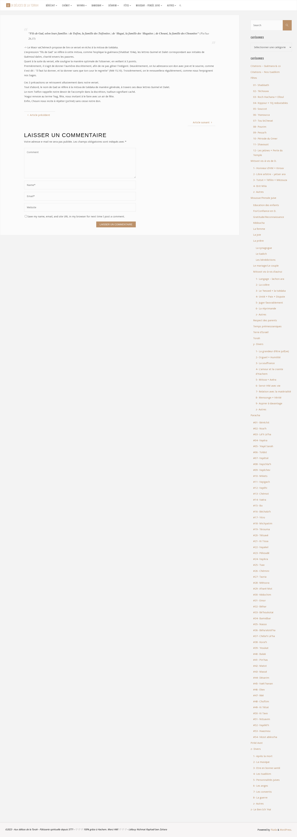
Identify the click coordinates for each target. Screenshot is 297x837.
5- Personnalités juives (266, 779)
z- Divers (256, 748)
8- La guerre (260, 797)
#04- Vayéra (260, 440)
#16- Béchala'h (262, 511)
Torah (256, 338)
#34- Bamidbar (262, 618)
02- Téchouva (261, 91)
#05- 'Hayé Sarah (263, 446)
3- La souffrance (265, 363)
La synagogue (264, 248)
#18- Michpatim (262, 523)
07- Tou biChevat (263, 120)
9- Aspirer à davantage (269, 403)
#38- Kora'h (260, 642)
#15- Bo (258, 505)
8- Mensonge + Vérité (268, 397)
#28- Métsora (261, 582)
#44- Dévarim (261, 677)
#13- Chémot (261, 493)
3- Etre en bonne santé (266, 768)
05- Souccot (260, 108)
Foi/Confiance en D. (264, 211)
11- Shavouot (261, 144)
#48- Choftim (261, 701)
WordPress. (286, 829)
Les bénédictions (266, 259)
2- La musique (261, 762)
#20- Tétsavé (260, 535)
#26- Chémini (261, 571)
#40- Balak (259, 654)
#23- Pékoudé (261, 553)
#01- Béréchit (261, 422)
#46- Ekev (259, 689)
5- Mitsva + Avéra (266, 379)
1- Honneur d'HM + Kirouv (268, 168)
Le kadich (261, 253)
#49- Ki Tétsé (261, 707)
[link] (180, 5)
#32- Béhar (259, 606)
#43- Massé (260, 671)
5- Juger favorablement (269, 302)
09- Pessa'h (259, 132)
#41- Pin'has (260, 659)
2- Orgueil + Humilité (268, 357)
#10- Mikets (260, 476)
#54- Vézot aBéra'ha (265, 737)
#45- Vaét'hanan (263, 683)
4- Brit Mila (260, 186)
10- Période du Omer (265, 138)
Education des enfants (266, 205)
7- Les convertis (262, 791)
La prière (258, 240)
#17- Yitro (259, 517)
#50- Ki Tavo (260, 713)
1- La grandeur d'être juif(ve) (272, 351)
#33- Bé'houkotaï (263, 612)
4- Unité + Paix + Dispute (270, 296)
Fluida (273, 829)
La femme (259, 228)
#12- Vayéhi (260, 487)
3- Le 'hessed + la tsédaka (271, 290)
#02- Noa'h (259, 428)
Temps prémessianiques (267, 326)
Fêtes (254, 77)
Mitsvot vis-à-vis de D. (264, 161)
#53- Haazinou (261, 731)
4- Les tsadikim (262, 773)
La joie (257, 234)
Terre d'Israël (260, 332)
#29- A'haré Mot (262, 588)
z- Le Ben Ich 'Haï (261, 809)
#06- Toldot (260, 452)
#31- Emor (259, 600)
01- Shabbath (261, 85)
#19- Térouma (261, 529)
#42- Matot (260, 665)
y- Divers (258, 344)
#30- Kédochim (262, 594)
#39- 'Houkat (260, 648)
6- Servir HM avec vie (268, 385)
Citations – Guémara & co (266, 66)
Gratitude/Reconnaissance (268, 217)
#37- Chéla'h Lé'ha (264, 636)
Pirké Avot (257, 742)
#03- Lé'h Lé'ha (262, 434)
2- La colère (263, 284)
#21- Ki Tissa (260, 541)
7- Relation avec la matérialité (273, 391)
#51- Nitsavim (261, 719)
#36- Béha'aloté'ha (264, 630)
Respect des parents (265, 320)
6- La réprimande (266, 308)
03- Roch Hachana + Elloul (268, 97)
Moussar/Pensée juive (263, 197)
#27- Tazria (259, 576)
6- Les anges (260, 785)
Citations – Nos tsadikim (265, 72)
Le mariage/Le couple (266, 265)
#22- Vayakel (260, 547)
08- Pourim (259, 126)
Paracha (255, 415)
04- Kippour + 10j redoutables (270, 103)
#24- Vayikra (260, 559)
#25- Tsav (259, 564)
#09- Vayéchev (261, 470)
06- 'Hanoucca (261, 114)
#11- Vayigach (261, 481)
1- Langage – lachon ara (270, 278)
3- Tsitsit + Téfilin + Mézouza (270, 180)
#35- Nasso (260, 624)
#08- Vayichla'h (262, 464)
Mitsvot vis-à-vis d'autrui (267, 271)
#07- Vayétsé (260, 458)
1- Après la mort (262, 756)
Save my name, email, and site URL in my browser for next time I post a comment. (76, 216)
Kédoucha (259, 222)
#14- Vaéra (259, 499)
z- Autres (258, 191)
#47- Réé (258, 695)
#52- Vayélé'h (261, 725)
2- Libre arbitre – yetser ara (269, 174)
